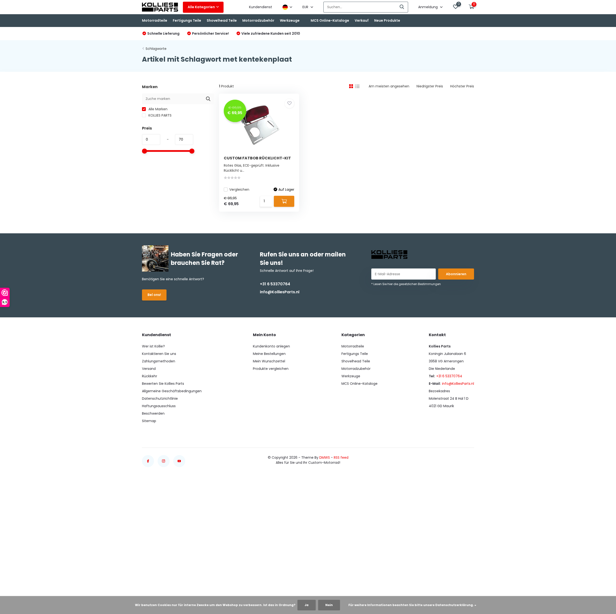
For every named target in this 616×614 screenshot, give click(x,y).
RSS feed (341, 457)
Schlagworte (156, 48)
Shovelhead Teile (222, 20)
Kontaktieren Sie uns (159, 353)
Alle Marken (157, 109)
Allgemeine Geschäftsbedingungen (172, 391)
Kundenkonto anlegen (271, 346)
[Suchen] (402, 7)
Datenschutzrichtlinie (160, 398)
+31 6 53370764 (275, 284)
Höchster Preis (462, 86)
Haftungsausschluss (159, 406)
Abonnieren (456, 274)
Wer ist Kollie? (153, 346)
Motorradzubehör (258, 20)
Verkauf (362, 20)
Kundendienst (260, 7)
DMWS (324, 457)
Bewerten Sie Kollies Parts (163, 383)
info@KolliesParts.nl (279, 292)
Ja (306, 605)
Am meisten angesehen (389, 86)
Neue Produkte (387, 20)
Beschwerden (153, 413)
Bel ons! (154, 294)
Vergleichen (239, 189)
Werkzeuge (290, 20)
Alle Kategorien (201, 7)
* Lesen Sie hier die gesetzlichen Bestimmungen (406, 284)
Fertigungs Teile (187, 20)
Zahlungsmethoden (158, 361)
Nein (329, 605)
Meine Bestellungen (269, 353)
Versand (149, 368)
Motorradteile (154, 20)
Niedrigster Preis (430, 86)
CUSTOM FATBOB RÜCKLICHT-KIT (257, 158)
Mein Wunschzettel (269, 361)
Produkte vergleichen (271, 368)
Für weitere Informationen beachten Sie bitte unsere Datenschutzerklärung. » (412, 605)
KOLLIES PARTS (160, 115)
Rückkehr (149, 376)
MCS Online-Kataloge (330, 20)
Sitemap (149, 420)
